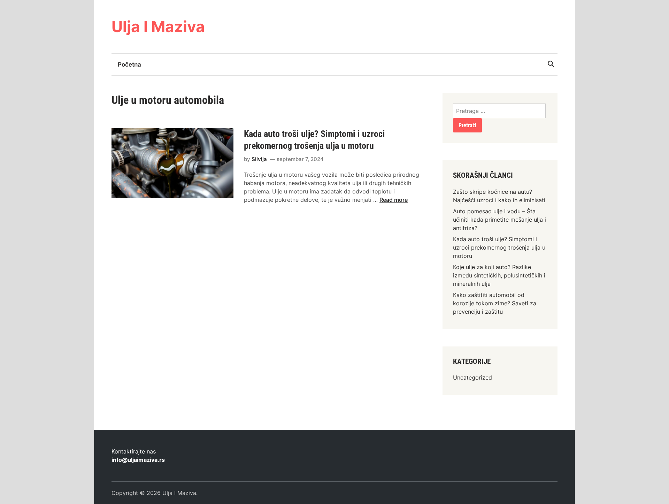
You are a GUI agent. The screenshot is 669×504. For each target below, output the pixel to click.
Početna (129, 64)
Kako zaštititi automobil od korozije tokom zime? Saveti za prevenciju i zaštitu (494, 303)
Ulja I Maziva (158, 26)
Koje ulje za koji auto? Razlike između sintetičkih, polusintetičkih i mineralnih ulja (499, 275)
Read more (393, 199)
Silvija (259, 159)
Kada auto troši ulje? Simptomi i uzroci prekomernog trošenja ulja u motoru (499, 247)
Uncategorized (472, 377)
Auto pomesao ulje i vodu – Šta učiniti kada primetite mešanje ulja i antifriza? (499, 219)
